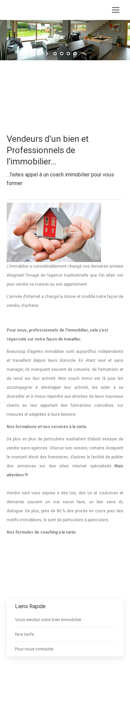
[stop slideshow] (82, 53)
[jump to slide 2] (61, 53)
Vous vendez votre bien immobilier (48, 619)
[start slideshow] (47, 53)
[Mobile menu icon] (116, 10)
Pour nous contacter (34, 648)
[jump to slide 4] (75, 53)
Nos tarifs (24, 634)
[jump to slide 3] (68, 53)
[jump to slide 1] (55, 53)
